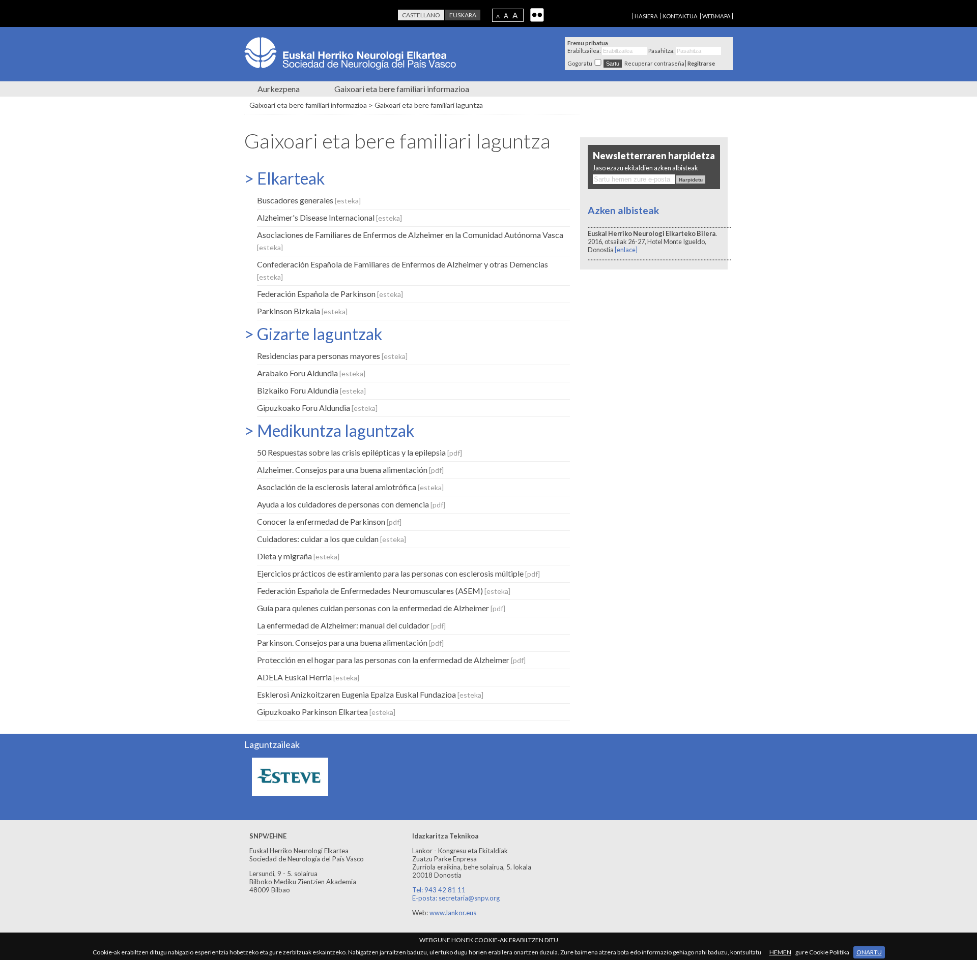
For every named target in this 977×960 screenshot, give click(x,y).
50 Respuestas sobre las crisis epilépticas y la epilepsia (359, 452)
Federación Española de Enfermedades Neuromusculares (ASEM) (383, 590)
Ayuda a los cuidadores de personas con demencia (351, 504)
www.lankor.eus (452, 913)
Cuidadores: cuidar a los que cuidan (331, 539)
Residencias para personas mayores (332, 356)
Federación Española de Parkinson (330, 293)
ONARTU (869, 952)
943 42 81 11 (445, 890)
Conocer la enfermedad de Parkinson (329, 521)
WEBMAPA (716, 16)
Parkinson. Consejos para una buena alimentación (350, 642)
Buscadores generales (309, 200)
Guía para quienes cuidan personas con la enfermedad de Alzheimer (381, 608)
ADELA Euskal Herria (308, 677)
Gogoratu (579, 63)
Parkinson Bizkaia (302, 311)
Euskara (462, 15)
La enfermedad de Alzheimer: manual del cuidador (351, 625)
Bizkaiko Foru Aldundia (311, 390)
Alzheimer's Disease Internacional (329, 217)
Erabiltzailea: (584, 50)
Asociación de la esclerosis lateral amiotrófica (350, 487)
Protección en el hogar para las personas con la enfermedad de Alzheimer (391, 660)
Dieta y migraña (298, 556)
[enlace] (626, 250)
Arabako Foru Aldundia (311, 373)
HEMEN (780, 952)
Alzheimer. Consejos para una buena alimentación (350, 469)
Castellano (421, 15)
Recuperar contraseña (654, 63)
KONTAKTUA (680, 16)
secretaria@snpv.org (469, 898)
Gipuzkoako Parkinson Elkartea (326, 711)
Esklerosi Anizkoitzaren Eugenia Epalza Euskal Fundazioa (370, 694)
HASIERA (646, 16)
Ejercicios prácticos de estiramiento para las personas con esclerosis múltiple (398, 573)
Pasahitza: (661, 50)
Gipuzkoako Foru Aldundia (317, 407)
